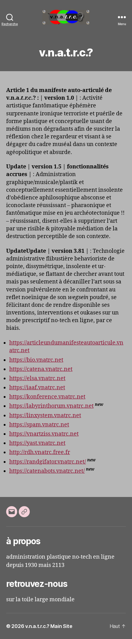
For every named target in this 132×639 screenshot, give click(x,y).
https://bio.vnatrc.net (36, 360)
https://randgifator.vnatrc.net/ (47, 461)
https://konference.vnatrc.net (47, 396)
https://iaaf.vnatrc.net (37, 387)
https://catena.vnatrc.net (40, 369)
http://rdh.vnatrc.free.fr (39, 452)
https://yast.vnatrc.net (37, 443)
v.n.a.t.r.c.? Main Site (48, 626)
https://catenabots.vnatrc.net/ (47, 471)
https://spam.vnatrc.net (39, 424)
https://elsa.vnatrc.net (37, 378)
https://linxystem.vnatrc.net (45, 415)
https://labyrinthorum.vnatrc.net (51, 406)
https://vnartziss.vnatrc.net (44, 433)
